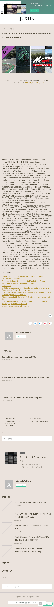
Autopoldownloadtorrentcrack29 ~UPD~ (19, 357)
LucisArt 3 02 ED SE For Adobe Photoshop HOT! (22, 397)
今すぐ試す (34, 10)
